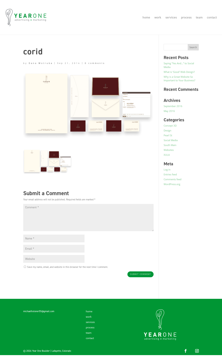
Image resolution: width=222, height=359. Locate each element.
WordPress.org (172, 184)
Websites (169, 150)
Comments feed (172, 179)
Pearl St (168, 135)
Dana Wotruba (41, 63)
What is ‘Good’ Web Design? (179, 71)
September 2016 (173, 106)
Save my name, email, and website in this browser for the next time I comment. (67, 267)
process (186, 17)
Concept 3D (170, 125)
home (146, 17)
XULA (167, 154)
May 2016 (169, 111)
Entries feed (170, 174)
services (171, 17)
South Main (170, 145)
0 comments (95, 63)
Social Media (171, 140)
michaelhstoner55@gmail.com (38, 311)
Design (167, 130)
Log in (167, 169)
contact (212, 17)
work (157, 17)
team (199, 17)
